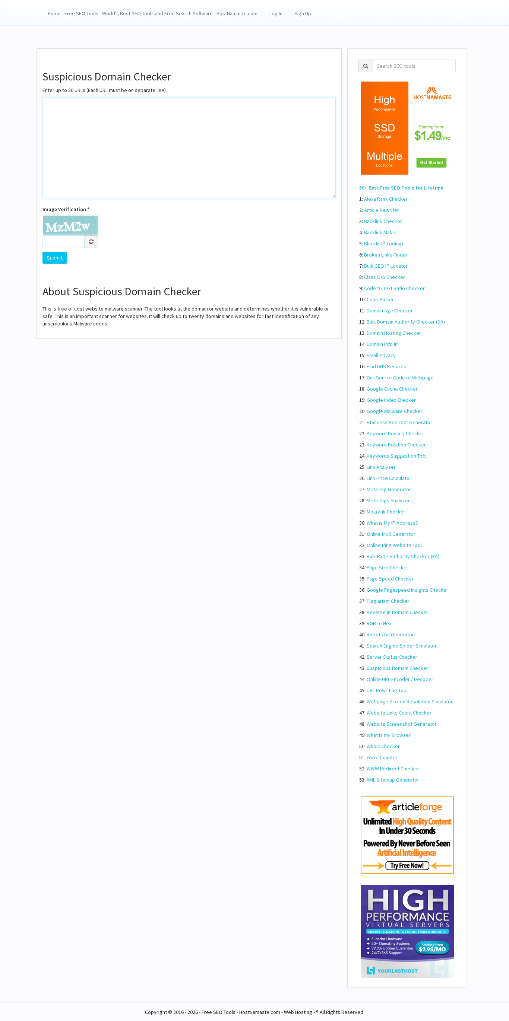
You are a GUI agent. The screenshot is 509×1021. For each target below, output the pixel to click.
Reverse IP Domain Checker (397, 612)
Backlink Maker (380, 232)
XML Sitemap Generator (393, 779)
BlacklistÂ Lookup (383, 243)
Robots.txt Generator (390, 634)
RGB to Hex (379, 623)
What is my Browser (389, 735)
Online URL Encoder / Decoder (400, 679)
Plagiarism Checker (388, 601)
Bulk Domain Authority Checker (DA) (406, 321)
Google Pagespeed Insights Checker (407, 589)
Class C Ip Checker (384, 277)
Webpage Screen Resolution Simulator (410, 701)
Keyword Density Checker (395, 433)
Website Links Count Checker (399, 712)
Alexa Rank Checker (386, 198)
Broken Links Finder (386, 254)
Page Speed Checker (390, 578)
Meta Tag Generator (389, 489)
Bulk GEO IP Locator (386, 266)
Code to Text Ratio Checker (394, 288)
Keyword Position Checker (396, 444)
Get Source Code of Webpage (400, 377)
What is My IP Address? (392, 522)
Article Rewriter (381, 210)
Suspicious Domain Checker (397, 668)
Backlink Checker (383, 221)
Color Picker (380, 299)
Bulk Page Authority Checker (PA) (403, 556)
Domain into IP (382, 344)
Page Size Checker (387, 567)
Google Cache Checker (392, 388)
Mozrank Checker (386, 511)
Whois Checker (383, 746)
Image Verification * (65, 209)
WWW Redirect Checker (393, 768)
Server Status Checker (392, 656)
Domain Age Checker (390, 310)
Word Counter (382, 757)
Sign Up (302, 13)
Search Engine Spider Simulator (402, 645)
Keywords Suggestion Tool (397, 455)
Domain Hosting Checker (394, 333)
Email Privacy (381, 355)
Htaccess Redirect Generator (399, 422)
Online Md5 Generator (391, 534)
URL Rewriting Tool (387, 690)
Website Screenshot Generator (402, 724)
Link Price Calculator (389, 478)
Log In (275, 13)
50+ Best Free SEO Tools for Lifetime (401, 187)
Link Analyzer (381, 467)
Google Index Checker (391, 400)
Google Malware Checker (395, 411)
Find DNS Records (386, 366)
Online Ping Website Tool (394, 545)
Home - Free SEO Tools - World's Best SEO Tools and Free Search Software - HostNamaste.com (152, 13)
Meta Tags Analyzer (388, 500)
